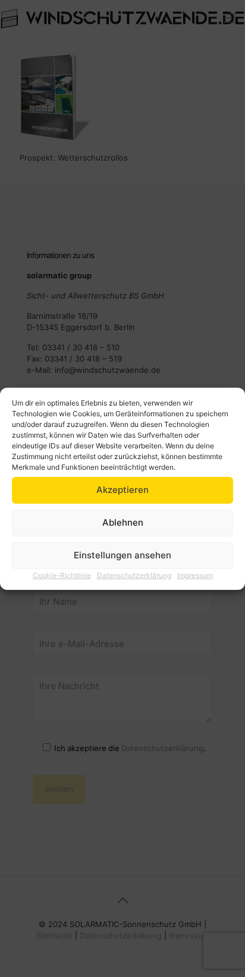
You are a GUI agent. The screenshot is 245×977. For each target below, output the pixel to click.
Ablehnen (122, 522)
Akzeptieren (122, 489)
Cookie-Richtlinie (62, 575)
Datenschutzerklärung (134, 575)
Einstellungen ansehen (122, 555)
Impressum (195, 575)
